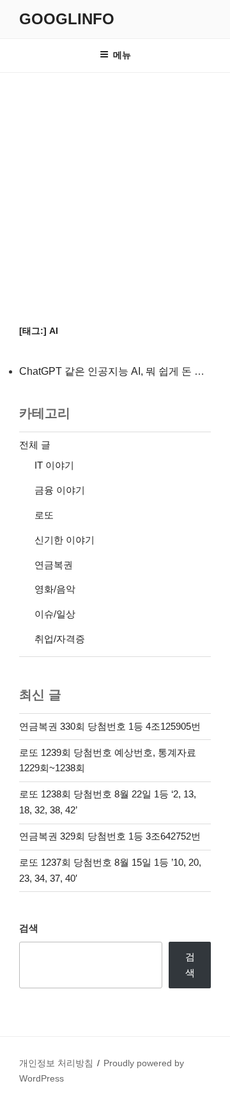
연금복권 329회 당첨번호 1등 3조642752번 (110, 836)
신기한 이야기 (64, 539)
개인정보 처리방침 (56, 1063)
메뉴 (122, 55)
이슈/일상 (54, 613)
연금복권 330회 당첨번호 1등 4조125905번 (110, 726)
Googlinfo (66, 18)
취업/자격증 (59, 638)
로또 (44, 514)
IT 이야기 (54, 465)
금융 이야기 (59, 490)
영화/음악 (54, 589)
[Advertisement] (115, 194)
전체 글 (34, 444)
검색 (28, 928)
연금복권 (53, 564)
